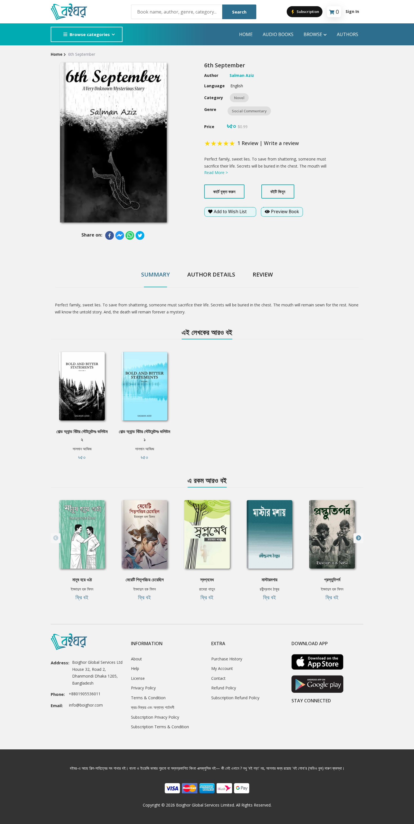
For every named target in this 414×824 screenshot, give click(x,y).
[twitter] (139, 235)
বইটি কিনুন (277, 191)
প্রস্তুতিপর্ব (332, 579)
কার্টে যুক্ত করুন (224, 191)
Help (135, 668)
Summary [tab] (155, 274)
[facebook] (109, 235)
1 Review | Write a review (268, 143)
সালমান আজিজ (82, 448)
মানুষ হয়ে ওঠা (82, 579)
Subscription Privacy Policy (155, 717)
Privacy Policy (143, 688)
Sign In (352, 11)
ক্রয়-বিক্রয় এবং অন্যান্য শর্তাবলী (152, 707)
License (138, 678)
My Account (222, 668)
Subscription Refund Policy (235, 697)
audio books (278, 34)
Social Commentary (249, 110)
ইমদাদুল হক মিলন (82, 589)
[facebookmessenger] (119, 235)
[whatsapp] (129, 235)
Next (358, 538)
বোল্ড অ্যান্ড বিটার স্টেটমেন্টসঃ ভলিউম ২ (82, 435)
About (136, 659)
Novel (239, 97)
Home (246, 34)
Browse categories (90, 34)
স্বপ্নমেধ (207, 579)
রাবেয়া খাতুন (207, 589)
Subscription (307, 11)
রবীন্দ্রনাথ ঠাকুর (269, 589)
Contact (218, 678)
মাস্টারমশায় (269, 579)
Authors (347, 34)
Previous (56, 538)
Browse (313, 34)
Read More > (216, 172)
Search (239, 12)
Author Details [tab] (211, 274)
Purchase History (226, 659)
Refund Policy (223, 688)
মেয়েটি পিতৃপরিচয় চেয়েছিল (145, 579)
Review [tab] (263, 274)
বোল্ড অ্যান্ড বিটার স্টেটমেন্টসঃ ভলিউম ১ (144, 435)
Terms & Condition (148, 697)
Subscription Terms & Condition (160, 726)
